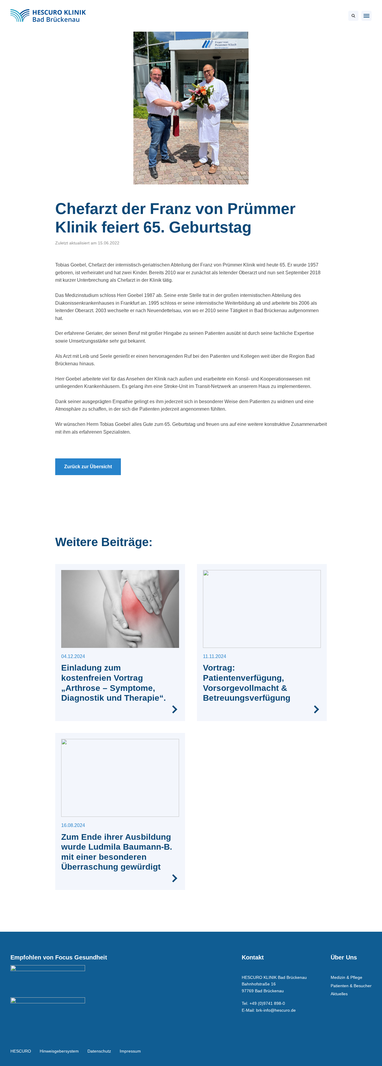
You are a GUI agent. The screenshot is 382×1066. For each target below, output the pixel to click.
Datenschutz (99, 1051)
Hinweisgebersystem (59, 1051)
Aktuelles (339, 993)
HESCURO (20, 1051)
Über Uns (344, 957)
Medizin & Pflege (346, 977)
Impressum (130, 1051)
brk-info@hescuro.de (276, 1010)
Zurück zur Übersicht (88, 466)
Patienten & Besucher (351, 985)
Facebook (350, 1051)
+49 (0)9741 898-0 (267, 1003)
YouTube (364, 1051)
